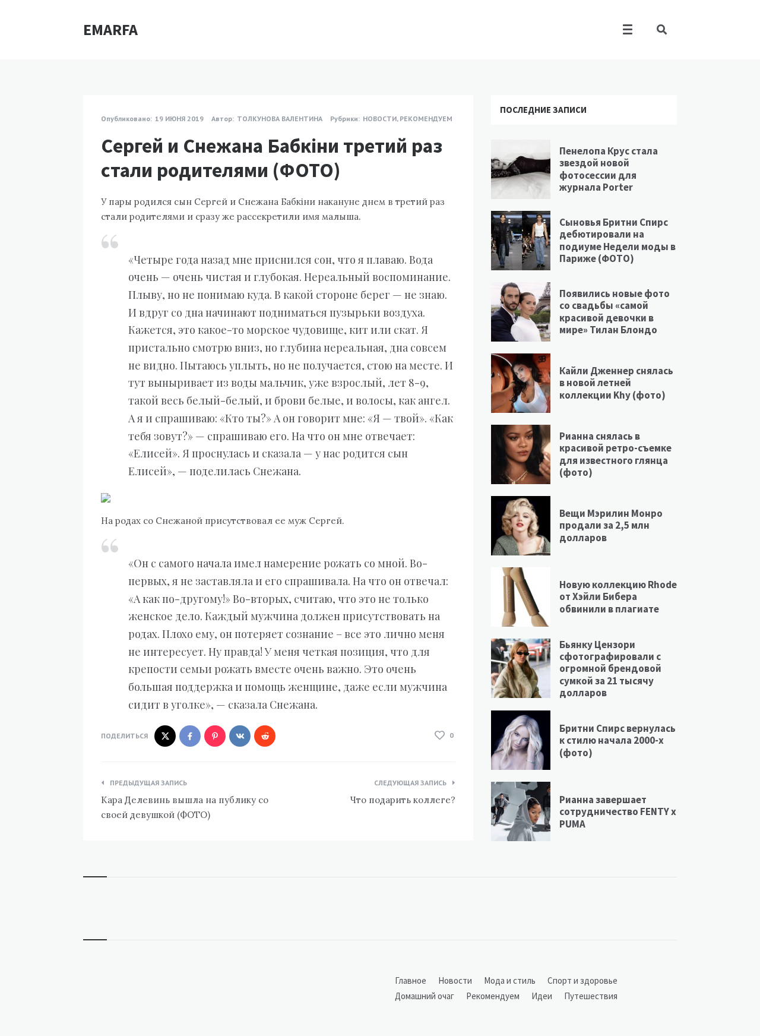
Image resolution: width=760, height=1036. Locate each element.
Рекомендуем (426, 118)
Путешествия (591, 996)
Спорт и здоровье (582, 980)
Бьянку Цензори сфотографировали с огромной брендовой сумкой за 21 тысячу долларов (610, 669)
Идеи (541, 996)
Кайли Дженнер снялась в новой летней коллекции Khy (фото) (616, 383)
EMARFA (110, 29)
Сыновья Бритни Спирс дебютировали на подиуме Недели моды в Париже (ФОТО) (617, 240)
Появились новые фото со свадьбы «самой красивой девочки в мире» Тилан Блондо (614, 311)
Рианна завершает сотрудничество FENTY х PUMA (617, 811)
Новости (380, 118)
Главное (410, 980)
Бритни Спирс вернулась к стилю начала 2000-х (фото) (617, 740)
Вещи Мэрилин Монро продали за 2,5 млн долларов (611, 525)
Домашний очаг (424, 996)
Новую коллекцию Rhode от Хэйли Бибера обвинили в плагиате (618, 596)
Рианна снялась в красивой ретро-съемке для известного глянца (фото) (615, 454)
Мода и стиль (510, 980)
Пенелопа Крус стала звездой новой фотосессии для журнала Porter (608, 169)
